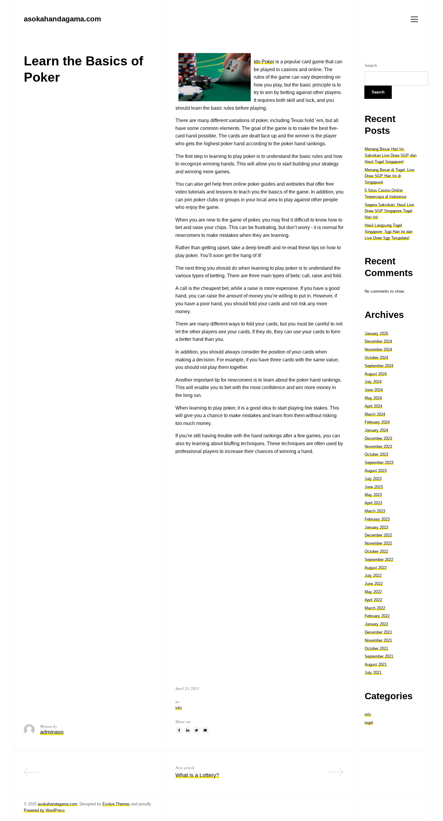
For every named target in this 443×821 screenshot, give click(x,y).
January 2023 (376, 527)
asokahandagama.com (57, 804)
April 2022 (373, 600)
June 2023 (374, 487)
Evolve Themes (116, 804)
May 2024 (373, 398)
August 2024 (376, 374)
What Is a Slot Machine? (125, 775)
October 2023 (376, 454)
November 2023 (378, 446)
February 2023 (377, 519)
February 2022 (377, 616)
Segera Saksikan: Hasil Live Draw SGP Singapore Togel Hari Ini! (389, 211)
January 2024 (376, 430)
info (178, 708)
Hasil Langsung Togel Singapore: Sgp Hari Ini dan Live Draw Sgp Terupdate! (389, 231)
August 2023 (376, 470)
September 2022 (379, 559)
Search (371, 65)
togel (369, 722)
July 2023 (373, 479)
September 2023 (379, 462)
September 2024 (379, 365)
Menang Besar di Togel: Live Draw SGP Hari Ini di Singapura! (389, 176)
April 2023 (373, 503)
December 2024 (378, 341)
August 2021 (376, 664)
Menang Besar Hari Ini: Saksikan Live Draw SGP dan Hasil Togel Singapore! (390, 155)
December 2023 (378, 438)
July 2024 (373, 381)
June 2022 (374, 583)
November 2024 (378, 349)
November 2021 (378, 640)
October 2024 (376, 357)
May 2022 (373, 592)
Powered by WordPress (44, 810)
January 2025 (376, 333)
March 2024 (375, 414)
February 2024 (377, 422)
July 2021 (373, 672)
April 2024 (373, 406)
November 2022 (378, 543)
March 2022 (375, 608)
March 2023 (375, 511)
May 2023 (373, 494)
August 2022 (376, 567)
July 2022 (373, 575)
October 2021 (376, 648)
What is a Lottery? (197, 775)
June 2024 (374, 390)
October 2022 (376, 551)
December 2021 (378, 632)
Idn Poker (264, 61)
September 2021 (379, 656)
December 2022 (378, 535)
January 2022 (376, 624)
